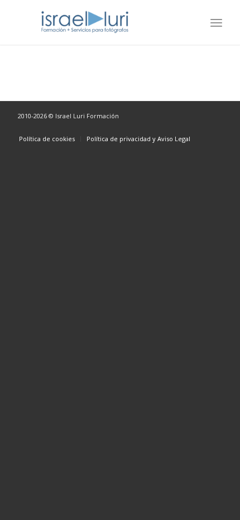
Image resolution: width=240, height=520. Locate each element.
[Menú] (216, 22)
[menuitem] (216, 22)
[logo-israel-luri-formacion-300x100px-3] (99, 22)
